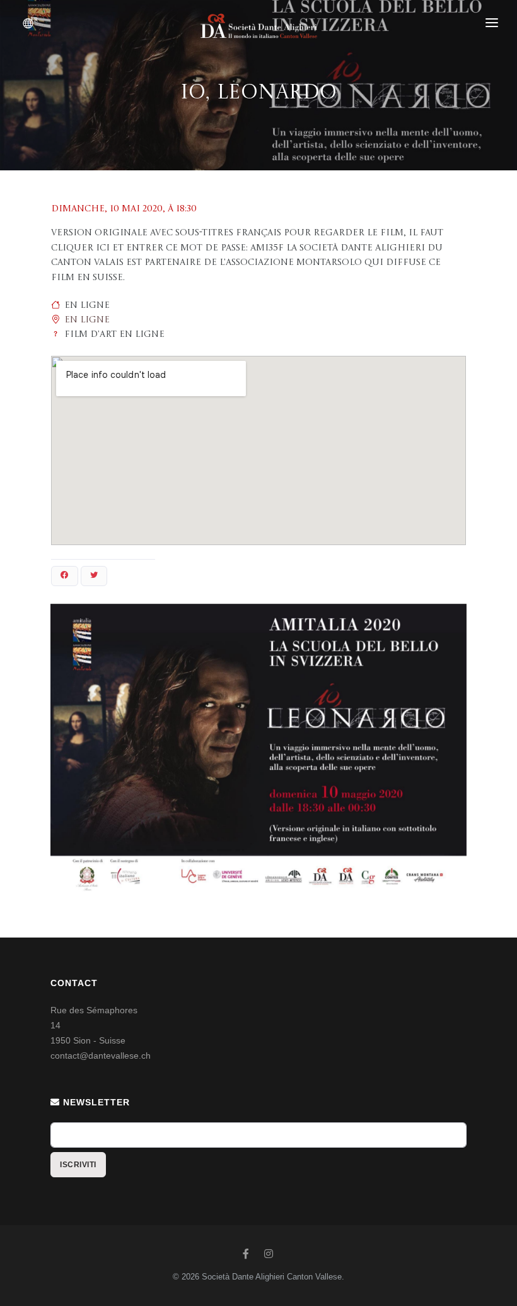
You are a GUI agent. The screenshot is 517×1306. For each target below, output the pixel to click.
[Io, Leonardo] (258, 750)
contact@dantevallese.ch (100, 1055)
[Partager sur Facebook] (64, 576)
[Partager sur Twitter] (94, 576)
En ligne (87, 319)
